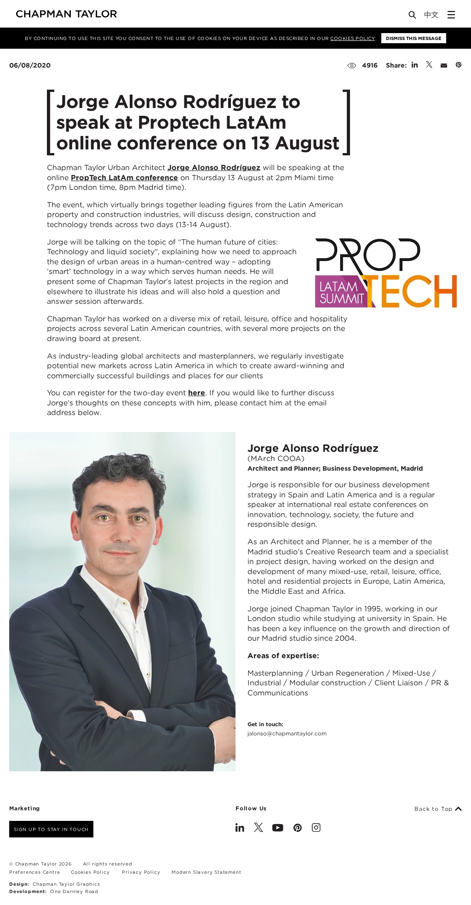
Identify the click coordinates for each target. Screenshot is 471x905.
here (196, 392)
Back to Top (434, 809)
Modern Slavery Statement (206, 872)
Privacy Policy (141, 872)
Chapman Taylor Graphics (66, 884)
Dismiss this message (414, 38)
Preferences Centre (34, 872)
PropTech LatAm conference (124, 177)
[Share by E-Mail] (444, 65)
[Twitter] (258, 828)
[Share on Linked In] (415, 65)
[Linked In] (240, 828)
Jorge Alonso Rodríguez (213, 167)
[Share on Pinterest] (458, 65)
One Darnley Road (74, 891)
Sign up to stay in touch (51, 829)
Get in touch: (287, 728)
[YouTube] (277, 828)
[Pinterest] (297, 828)
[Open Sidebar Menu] (451, 14)
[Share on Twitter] (429, 65)
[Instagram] (316, 828)
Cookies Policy (352, 38)
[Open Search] (413, 17)
